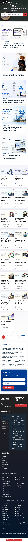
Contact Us (6, 466)
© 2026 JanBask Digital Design (9, 533)
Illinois (18, 507)
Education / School (8, 489)
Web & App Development (5, 422)
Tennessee (6, 526)
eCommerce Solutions (5, 427)
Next (23, 337)
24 (17, 337)
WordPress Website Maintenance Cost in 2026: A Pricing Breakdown (13, 101)
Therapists (19, 485)
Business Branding (17, 444)
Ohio (18, 519)
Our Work (5, 462)
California (5, 509)
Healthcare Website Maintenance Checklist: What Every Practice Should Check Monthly (12, 349)
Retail (4, 479)
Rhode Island (6, 523)
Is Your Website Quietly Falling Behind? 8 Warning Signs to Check (13, 74)
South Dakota (6, 525)
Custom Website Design (18, 424)
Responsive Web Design (18, 426)
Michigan (5, 515)
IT (17, 481)
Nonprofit (5, 477)
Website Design (16, 416)
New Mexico (20, 513)
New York (19, 515)
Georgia (19, 505)
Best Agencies (7, 470)
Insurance (19, 490)
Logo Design (15, 433)
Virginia (5, 528)
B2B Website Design (17, 435)
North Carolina (20, 517)
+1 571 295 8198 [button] (6, 406)
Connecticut (6, 511)
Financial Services (8, 490)
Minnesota (6, 517)
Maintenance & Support (18, 439)
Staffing (19, 487)
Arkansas (5, 507)
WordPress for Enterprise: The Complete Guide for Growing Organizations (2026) (12, 128)
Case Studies (6, 464)
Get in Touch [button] (21, 405)
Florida (18, 503)
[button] (16, 398)
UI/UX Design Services (18, 431)
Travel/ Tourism (7, 496)
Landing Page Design (17, 418)
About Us (5, 458)
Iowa (18, 511)
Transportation (20, 477)
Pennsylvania (20, 521)
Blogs (4, 460)
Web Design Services (5, 417)
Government (6, 492)
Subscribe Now (8, 387)
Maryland (5, 513)
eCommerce (6, 481)
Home (4, 456)
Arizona (5, 505)
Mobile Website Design (18, 420)
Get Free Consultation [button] (14, 540)
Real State (6, 483)
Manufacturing (7, 485)
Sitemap (5, 468)
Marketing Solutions (4, 433)
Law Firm (5, 487)
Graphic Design (16, 422)
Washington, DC (21, 523)
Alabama (5, 503)
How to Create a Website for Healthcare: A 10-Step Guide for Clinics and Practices (13, 157)
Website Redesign (17, 437)
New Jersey (6, 521)
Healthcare (6, 494)
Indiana (18, 509)
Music (18, 479)
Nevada (5, 519)
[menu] (24, 2)
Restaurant (19, 489)
